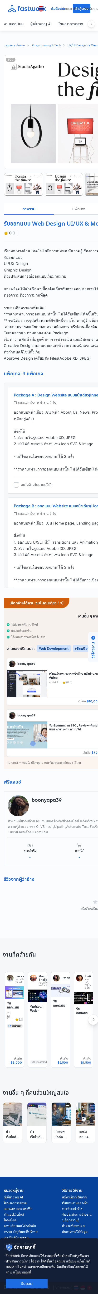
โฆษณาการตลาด (71, 24)
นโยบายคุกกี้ (22, 1272)
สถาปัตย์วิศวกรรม (16, 1238)
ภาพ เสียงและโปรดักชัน (20, 1226)
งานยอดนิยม (14, 24)
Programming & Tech (46, 45)
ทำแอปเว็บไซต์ (14, 1214)
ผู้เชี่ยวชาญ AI (41, 24)
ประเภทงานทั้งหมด (14, 45)
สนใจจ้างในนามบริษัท (37, 484)
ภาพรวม (28, 209)
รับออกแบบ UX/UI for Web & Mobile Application (83, 1021)
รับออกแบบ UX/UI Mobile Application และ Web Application (14, 1020)
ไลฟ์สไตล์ (10, 1220)
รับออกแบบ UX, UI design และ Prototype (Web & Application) (60, 1017)
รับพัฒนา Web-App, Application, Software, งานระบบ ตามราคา (37, 1023)
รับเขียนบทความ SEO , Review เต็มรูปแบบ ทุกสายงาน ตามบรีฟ (73, 727)
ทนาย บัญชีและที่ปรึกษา (21, 1232)
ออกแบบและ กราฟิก (18, 1209)
